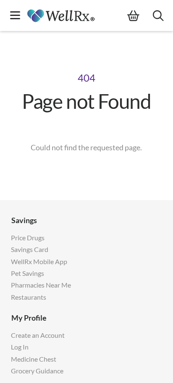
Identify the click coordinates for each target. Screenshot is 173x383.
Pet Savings (27, 273)
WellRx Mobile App (39, 261)
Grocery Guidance (37, 371)
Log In (20, 347)
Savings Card (29, 249)
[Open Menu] (15, 16)
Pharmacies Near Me (41, 285)
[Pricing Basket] (140, 15)
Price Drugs (28, 238)
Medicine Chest (33, 359)
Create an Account (38, 335)
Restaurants (28, 297)
